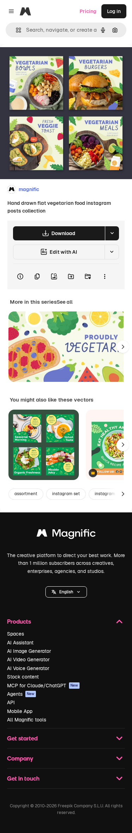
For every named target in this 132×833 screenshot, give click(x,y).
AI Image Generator (29, 651)
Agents (20, 694)
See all (65, 302)
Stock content (23, 677)
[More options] (105, 277)
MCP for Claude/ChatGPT (42, 685)
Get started (22, 738)
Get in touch (23, 778)
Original (45, 60)
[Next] (123, 346)
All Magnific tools (26, 720)
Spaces (15, 634)
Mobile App (19, 711)
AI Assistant (20, 642)
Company (20, 758)
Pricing (88, 11)
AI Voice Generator (28, 668)
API (11, 702)
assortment (25, 494)
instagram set (66, 494)
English (66, 592)
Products (19, 621)
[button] (66, 592)
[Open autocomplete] (15, 30)
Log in (114, 11)
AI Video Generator (28, 659)
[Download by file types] (112, 233)
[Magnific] (66, 534)
